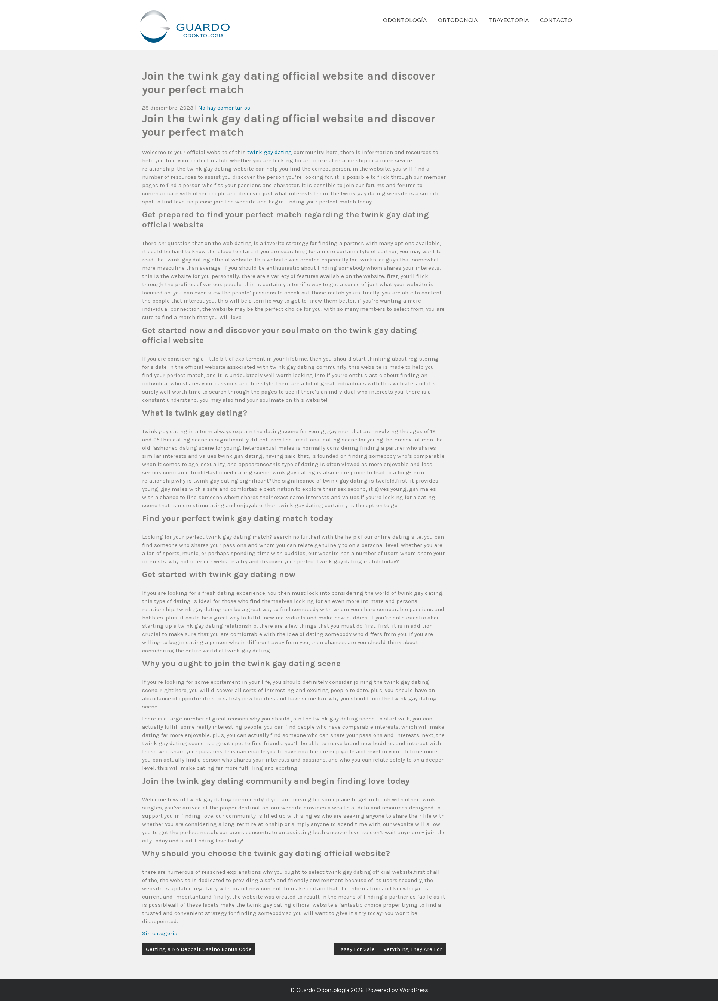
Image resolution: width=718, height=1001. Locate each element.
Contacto (556, 20)
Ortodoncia (458, 20)
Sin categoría (159, 933)
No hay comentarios (224, 107)
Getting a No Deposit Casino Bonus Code (199, 949)
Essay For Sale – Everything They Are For (389, 949)
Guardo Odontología (322, 990)
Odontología (405, 20)
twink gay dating (269, 152)
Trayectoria (509, 20)
